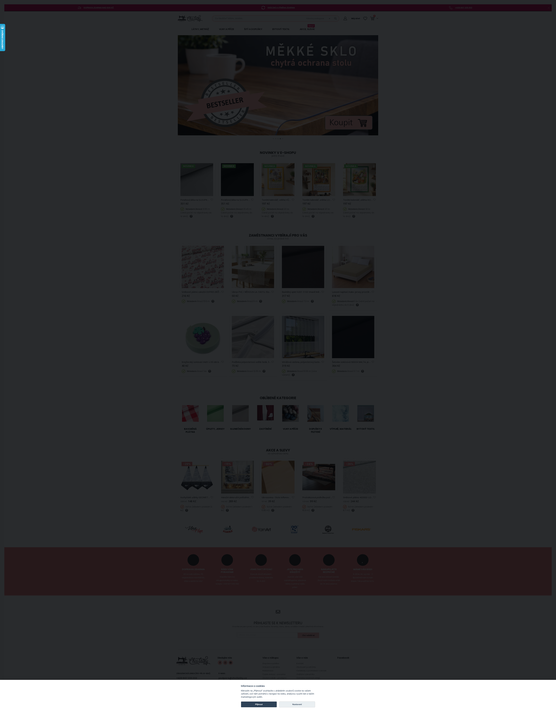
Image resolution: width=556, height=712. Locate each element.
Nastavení (297, 704)
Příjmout (259, 704)
